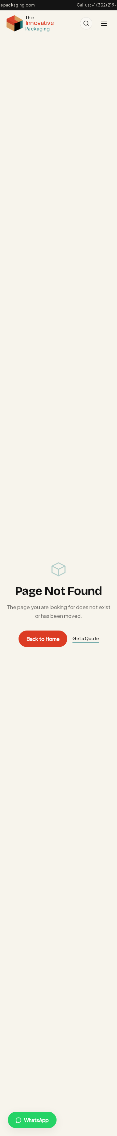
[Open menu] (104, 23)
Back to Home (42, 639)
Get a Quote (85, 638)
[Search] (86, 23)
